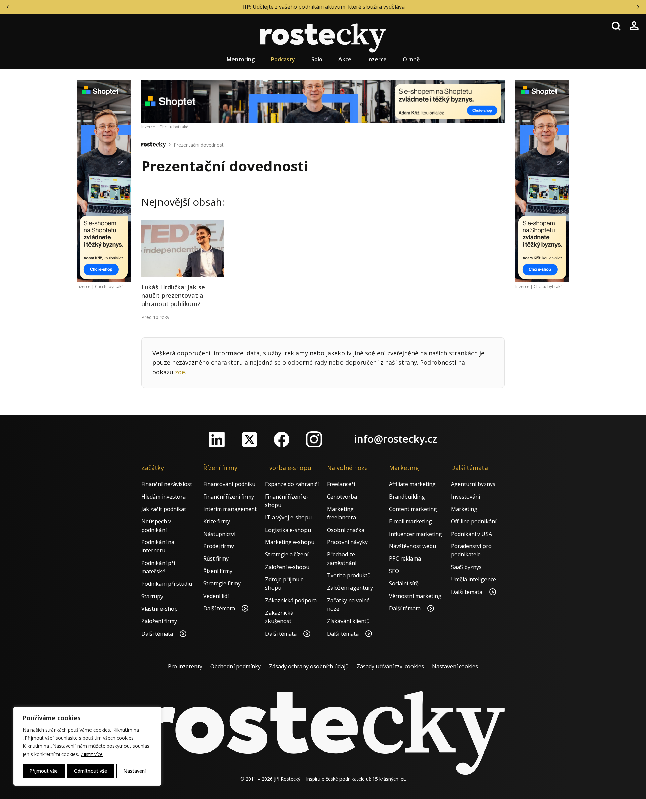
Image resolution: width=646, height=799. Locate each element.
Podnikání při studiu (166, 583)
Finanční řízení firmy (228, 496)
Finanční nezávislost (166, 484)
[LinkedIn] (217, 439)
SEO (394, 571)
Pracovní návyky (347, 542)
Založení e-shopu (287, 567)
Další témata (157, 633)
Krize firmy (216, 521)
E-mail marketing (410, 521)
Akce (344, 59)
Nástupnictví (219, 534)
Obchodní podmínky (235, 666)
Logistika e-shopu (288, 530)
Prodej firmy (218, 546)
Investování (465, 496)
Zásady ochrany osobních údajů (309, 666)
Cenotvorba (342, 496)
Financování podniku (229, 484)
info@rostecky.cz (395, 439)
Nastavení (134, 771)
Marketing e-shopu (289, 542)
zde (180, 372)
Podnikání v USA (471, 534)
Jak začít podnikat (163, 509)
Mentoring (241, 59)
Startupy (152, 596)
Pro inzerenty (185, 666)
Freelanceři (341, 484)
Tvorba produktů (349, 575)
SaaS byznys (466, 567)
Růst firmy (216, 558)
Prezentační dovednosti (199, 144)
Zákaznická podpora (291, 600)
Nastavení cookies (455, 666)
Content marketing (413, 509)
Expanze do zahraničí (292, 484)
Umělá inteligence (473, 579)
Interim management (230, 509)
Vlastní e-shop (159, 608)
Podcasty (283, 59)
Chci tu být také (109, 286)
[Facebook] (282, 439)
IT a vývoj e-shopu (288, 517)
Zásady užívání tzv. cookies (390, 666)
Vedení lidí (216, 596)
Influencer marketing (415, 534)
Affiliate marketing (412, 484)
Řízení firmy (217, 571)
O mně (411, 59)
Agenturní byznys (473, 484)
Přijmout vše (43, 771)
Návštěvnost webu (412, 546)
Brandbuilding (407, 496)
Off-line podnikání (473, 521)
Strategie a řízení (286, 554)
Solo (316, 59)
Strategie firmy (222, 583)
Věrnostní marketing (415, 596)
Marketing (464, 509)
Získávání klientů (348, 621)
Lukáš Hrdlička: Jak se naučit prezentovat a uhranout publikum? (173, 295)
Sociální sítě (404, 583)
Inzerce (377, 59)
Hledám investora (163, 496)
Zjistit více (92, 754)
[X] (249, 439)
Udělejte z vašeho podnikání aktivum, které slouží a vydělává (329, 6)
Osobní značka (345, 530)
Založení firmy (159, 621)
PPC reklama (405, 558)
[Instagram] (314, 439)
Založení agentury (350, 588)
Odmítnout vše (90, 771)
